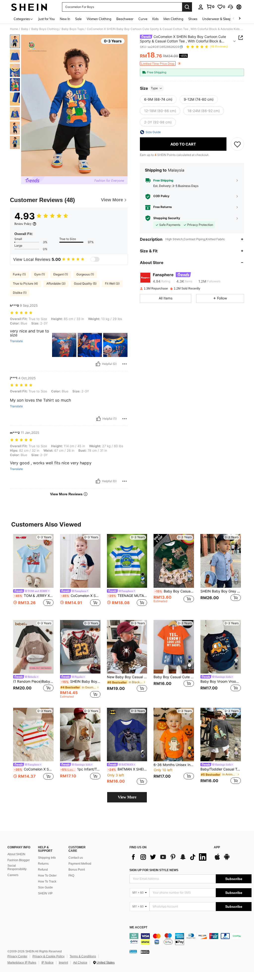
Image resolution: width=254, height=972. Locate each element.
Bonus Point (76, 869)
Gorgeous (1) (85, 274)
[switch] (95, 259)
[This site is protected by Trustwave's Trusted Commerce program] (133, 951)
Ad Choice (80, 962)
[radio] (158, 99)
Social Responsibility (17, 867)
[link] (210, 7)
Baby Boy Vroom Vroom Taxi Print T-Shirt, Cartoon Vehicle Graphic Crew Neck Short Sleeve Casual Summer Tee (220, 681)
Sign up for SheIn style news (153, 870)
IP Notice (47, 962)
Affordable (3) (55, 283)
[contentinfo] (190, 939)
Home (14, 29)
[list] (169, 857)
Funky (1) (19, 274)
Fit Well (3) (112, 283)
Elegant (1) (60, 274)
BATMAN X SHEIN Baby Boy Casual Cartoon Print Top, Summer (127, 769)
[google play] (226, 859)
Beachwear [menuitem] (124, 19)
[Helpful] (98, 364)
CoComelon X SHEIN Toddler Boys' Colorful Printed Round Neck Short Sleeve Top (34, 769)
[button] (230, 7)
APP (217, 847)
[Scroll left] (233, 19)
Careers (12, 875)
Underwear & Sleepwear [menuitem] (220, 19)
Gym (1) (39, 274)
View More (127, 797)
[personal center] (201, 7)
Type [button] (154, 88)
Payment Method (79, 863)
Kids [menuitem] (155, 19)
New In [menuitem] (65, 19)
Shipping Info (47, 857)
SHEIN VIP (45, 893)
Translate (16, 341)
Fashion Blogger (18, 860)
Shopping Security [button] (166, 218)
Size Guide (45, 887)
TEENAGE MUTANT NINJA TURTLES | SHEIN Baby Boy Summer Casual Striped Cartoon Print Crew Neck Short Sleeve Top (127, 596)
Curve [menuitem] (142, 19)
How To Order (47, 875)
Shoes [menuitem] (192, 19)
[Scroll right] (239, 19)
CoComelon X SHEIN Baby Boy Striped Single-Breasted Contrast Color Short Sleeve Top (80, 596)
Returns (43, 863)
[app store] (217, 859)
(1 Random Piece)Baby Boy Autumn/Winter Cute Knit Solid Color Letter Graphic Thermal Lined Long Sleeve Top (33, 681)
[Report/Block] (124, 364)
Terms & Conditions (83, 956)
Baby (24, 29)
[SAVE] (237, 144)
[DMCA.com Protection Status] (145, 951)
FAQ (71, 875)
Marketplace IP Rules (21, 962)
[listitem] (33, 573)
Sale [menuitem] (78, 19)
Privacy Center (17, 956)
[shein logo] (29, 7)
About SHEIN (16, 854)
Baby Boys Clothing (45, 29)
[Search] (187, 7)
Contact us (75, 857)
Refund (43, 869)
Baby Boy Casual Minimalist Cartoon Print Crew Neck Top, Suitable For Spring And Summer (174, 591)
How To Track (47, 881)
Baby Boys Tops (73, 29)
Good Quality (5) (85, 283)
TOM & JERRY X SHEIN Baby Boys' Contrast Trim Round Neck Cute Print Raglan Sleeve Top (34, 596)
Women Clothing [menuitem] (99, 19)
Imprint (63, 962)
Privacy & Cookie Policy (48, 956)
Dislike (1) (20, 293)
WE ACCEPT (138, 927)
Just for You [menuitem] (46, 19)
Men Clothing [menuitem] (173, 19)
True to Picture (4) (25, 283)
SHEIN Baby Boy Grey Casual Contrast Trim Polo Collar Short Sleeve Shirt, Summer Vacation (220, 591)
